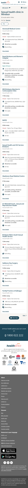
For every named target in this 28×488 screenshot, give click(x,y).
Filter (5, 24)
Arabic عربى (4, 435)
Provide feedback (5, 404)
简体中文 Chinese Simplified (7, 440)
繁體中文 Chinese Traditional (8, 443)
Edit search (5, 8)
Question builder (5, 429)
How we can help (5, 380)
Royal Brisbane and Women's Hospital (12, 57)
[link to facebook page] (4, 462)
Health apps (4, 418)
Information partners (6, 388)
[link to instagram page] (8, 462)
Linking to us (4, 385)
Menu (24, 2)
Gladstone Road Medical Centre (13, 176)
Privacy (3, 396)
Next (24, 315)
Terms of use (4, 393)
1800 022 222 (14, 335)
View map (15, 318)
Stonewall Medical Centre (11, 29)
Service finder (4, 423)
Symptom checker (5, 426)
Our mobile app (5, 383)
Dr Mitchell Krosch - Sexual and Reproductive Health (13, 204)
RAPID (4, 120)
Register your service (6, 391)
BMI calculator (4, 415)
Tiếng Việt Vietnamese (6, 446)
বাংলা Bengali (4, 438)
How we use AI (4, 399)
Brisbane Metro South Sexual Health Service (12, 235)
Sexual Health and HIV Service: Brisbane (13, 146)
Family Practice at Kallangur (12, 291)
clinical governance (10, 469)
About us (3, 407)
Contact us (3, 401)
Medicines (3, 421)
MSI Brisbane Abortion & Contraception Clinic (11, 90)
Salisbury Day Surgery (10, 263)
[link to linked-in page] (11, 462)
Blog (2, 413)
